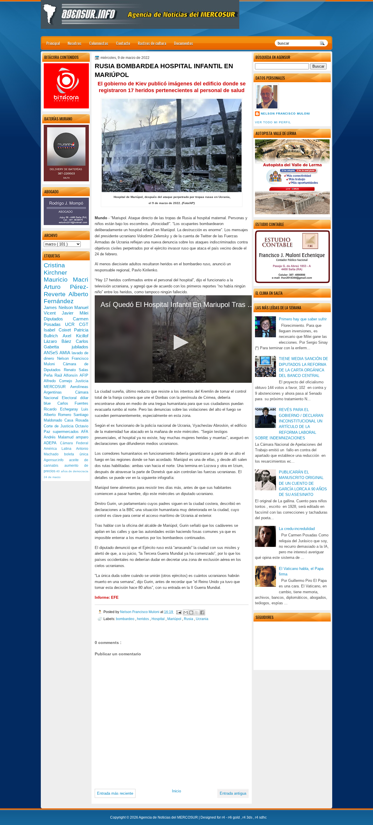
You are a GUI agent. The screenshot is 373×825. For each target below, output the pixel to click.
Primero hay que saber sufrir (303, 319)
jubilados (80, 346)
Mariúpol (174, 619)
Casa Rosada (76, 420)
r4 (224, 817)
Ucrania (202, 619)
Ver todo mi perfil (273, 122)
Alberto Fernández (66, 298)
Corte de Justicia (59, 426)
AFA (84, 431)
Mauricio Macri (66, 279)
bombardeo (125, 619)
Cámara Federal (74, 443)
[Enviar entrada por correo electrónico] (178, 612)
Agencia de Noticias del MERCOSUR (169, 817)
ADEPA (52, 443)
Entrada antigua (233, 793)
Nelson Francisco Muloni (285, 113)
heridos (143, 619)
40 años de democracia (72, 471)
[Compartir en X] (197, 612)
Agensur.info (56, 460)
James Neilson (59, 307)
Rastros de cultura (152, 43)
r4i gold (234, 817)
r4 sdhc (261, 817)
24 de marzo (52, 477)
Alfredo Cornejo (59, 381)
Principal (53, 43)
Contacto (123, 43)
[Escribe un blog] (191, 612)
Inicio (176, 791)
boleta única (76, 454)
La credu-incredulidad (297, 528)
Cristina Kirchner (55, 269)
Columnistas (98, 43)
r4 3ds (247, 817)
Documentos (183, 43)
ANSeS (51, 352)
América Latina (60, 448)
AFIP (84, 375)
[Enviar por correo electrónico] (186, 612)
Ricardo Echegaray (62, 409)
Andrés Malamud (60, 437)
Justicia (81, 381)
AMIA (65, 352)
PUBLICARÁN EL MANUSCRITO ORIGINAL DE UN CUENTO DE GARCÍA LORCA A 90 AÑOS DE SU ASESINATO (303, 483)
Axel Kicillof (75, 335)
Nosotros (74, 43)
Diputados (58, 318)
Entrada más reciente (115, 793)
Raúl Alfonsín (67, 375)
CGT (83, 324)
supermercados (67, 431)
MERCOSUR (57, 387)
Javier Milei (75, 312)
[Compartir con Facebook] (202, 612)
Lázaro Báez (60, 341)
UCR (72, 324)
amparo (82, 437)
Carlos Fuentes (73, 403)
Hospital (159, 619)
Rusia (189, 619)
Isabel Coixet (59, 329)
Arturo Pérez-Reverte (66, 290)
